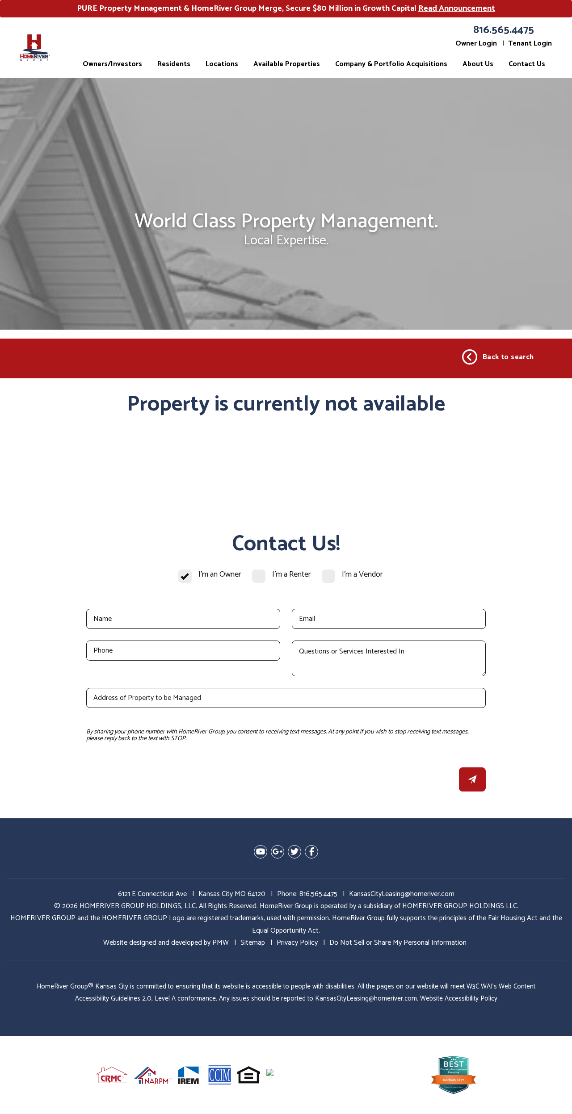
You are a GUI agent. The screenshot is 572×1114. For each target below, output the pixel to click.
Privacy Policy (297, 943)
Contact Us (527, 64)
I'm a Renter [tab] (291, 575)
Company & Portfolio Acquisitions (391, 64)
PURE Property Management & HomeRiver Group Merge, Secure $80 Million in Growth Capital (286, 8)
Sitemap (252, 943)
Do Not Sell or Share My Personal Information (398, 943)
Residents (173, 64)
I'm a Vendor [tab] (362, 575)
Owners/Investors (112, 64)
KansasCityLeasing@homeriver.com (401, 894)
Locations (222, 64)
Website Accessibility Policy (458, 998)
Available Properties (286, 64)
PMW (220, 943)
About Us (478, 64)
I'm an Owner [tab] (219, 575)
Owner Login (476, 44)
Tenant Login (530, 44)
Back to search (508, 357)
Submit (472, 779)
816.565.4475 (503, 30)
